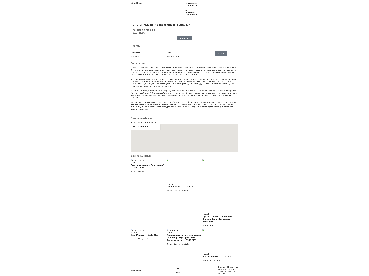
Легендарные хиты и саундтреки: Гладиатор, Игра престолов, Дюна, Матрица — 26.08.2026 (184, 237)
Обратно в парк (191, 3)
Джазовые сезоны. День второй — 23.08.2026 (147, 166)
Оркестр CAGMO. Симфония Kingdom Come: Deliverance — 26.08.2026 (218, 219)
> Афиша (178, 272)
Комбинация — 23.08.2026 (180, 186)
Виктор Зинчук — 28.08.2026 (217, 256)
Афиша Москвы (136, 3)
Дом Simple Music (173, 56)
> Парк (177, 268)
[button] (211, 10)
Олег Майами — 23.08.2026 (144, 234)
